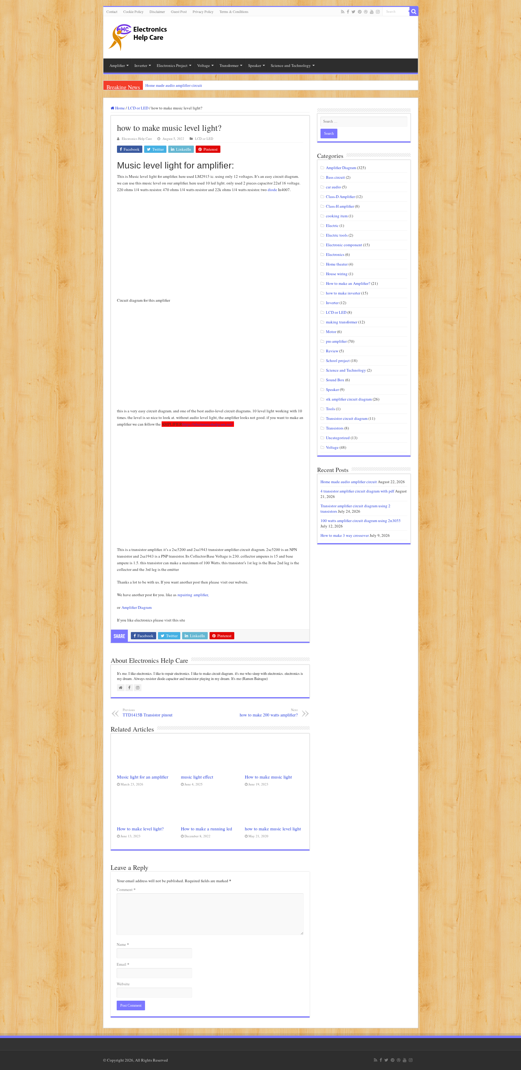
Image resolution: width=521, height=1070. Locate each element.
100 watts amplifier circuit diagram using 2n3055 (360, 520)
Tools (330, 408)
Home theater (337, 264)
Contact (111, 11)
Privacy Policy (203, 11)
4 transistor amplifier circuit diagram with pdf (357, 491)
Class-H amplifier (340, 206)
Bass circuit (335, 177)
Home (119, 108)
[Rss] (342, 11)
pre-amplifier (336, 341)
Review (332, 351)
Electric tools (337, 235)
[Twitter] (353, 11)
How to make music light (268, 777)
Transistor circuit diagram (347, 418)
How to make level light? (140, 829)
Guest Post (179, 11)
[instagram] (377, 11)
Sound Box (335, 379)
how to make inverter (343, 293)
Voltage (332, 447)
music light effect (197, 777)
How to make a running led (206, 829)
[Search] (413, 11)
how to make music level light (273, 829)
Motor (331, 331)
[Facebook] (348, 11)
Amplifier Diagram (137, 607)
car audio (333, 187)
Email (123, 964)
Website (123, 984)
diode (272, 189)
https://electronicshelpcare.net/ (208, 424)
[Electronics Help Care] (138, 35)
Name (123, 944)
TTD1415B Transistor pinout (147, 712)
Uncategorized (338, 437)
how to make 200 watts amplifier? (269, 712)
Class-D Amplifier (340, 196)
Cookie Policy (133, 11)
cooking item (337, 216)
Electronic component (344, 244)
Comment (126, 889)
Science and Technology (346, 370)
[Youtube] (371, 11)
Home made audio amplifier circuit (173, 85)
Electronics (335, 254)
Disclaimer (157, 11)
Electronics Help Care (137, 138)
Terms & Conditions (233, 11)
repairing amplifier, (193, 594)
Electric (332, 225)
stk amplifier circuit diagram (349, 399)
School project (338, 360)
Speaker (332, 389)
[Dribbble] (365, 11)
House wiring (337, 273)
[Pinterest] (359, 11)
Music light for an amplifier (142, 777)
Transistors (334, 428)
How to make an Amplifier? (348, 283)
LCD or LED (138, 108)
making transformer (341, 322)
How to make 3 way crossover (344, 535)
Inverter (332, 302)
